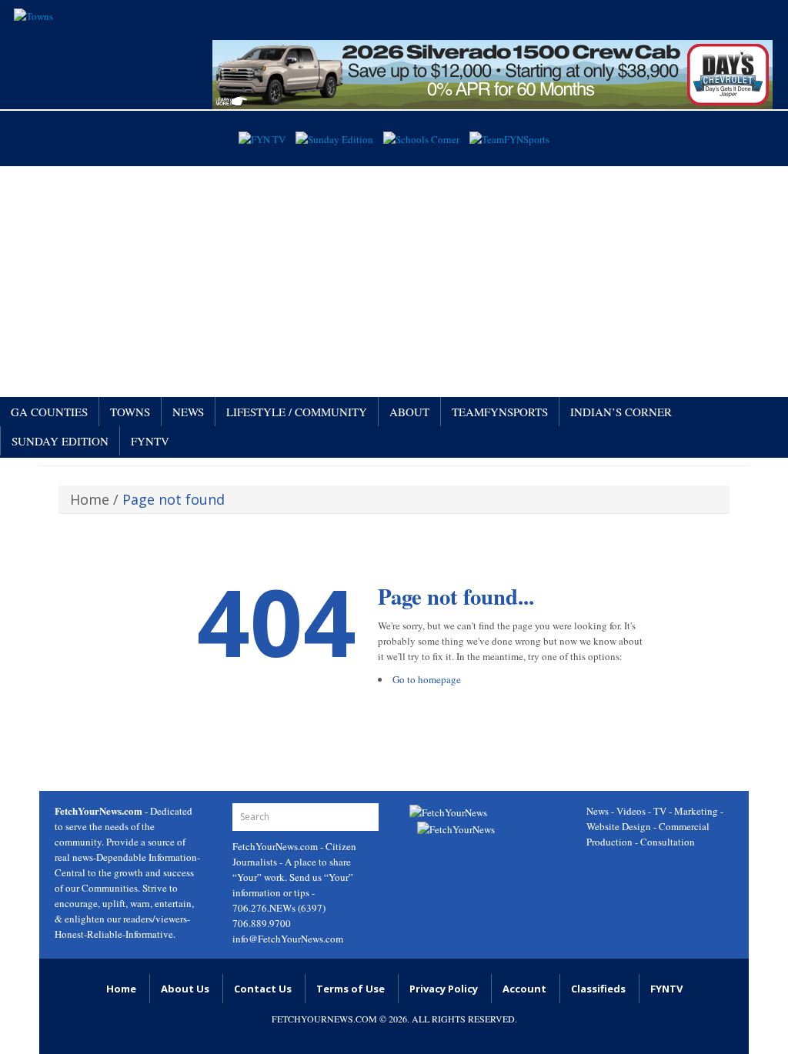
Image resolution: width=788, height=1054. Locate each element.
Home (89, 499)
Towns (130, 411)
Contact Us (263, 989)
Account (524, 989)
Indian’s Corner (621, 411)
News (188, 411)
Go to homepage (426, 679)
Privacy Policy (443, 989)
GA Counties (49, 411)
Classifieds (598, 989)
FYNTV (150, 441)
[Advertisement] (394, 281)
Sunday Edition (60, 441)
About (409, 411)
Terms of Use (350, 989)
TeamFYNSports (500, 411)
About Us (185, 989)
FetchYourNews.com (276, 846)
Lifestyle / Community (296, 411)
